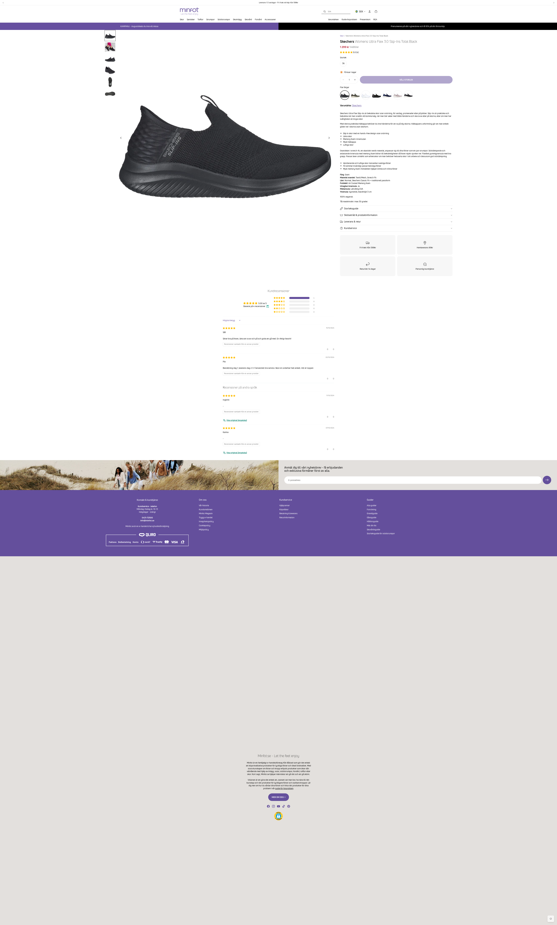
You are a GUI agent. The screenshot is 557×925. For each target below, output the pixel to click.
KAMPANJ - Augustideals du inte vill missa (139, 26)
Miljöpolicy (204, 529)
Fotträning (371, 509)
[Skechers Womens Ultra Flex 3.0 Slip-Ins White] (366, 95)
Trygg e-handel (206, 517)
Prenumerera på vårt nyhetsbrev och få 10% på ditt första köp (418, 26)
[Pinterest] (288, 806)
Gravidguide (372, 513)
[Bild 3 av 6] (110, 59)
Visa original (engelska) (236, 420)
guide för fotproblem (284, 788)
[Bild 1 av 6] (110, 35)
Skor (342, 36)
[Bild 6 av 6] (110, 93)
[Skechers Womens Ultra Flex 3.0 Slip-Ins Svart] (376, 95)
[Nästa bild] (330, 138)
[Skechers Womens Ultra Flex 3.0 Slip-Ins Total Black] (344, 95)
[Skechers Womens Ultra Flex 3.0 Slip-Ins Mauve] (397, 95)
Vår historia (204, 505)
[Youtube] (278, 806)
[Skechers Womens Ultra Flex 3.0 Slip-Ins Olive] (355, 95)
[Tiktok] (283, 806)
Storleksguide (351, 208)
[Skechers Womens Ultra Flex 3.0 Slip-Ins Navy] (387, 95)
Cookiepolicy (204, 525)
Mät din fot (371, 525)
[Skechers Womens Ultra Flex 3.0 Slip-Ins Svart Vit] (408, 95)
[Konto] (369, 11)
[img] (229, 328)
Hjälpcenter (284, 505)
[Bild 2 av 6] (110, 47)
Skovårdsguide (373, 529)
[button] (346, 52)
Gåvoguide (371, 517)
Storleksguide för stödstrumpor (381, 533)
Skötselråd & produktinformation (360, 215)
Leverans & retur (352, 221)
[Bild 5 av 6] (110, 82)
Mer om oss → (278, 797)
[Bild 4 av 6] (110, 70)
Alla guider (371, 505)
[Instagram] (273, 806)
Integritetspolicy (206, 521)
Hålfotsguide (372, 521)
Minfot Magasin (206, 513)
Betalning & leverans (288, 513)
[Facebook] (268, 806)
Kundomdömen (206, 509)
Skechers (356, 105)
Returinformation (286, 517)
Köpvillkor (284, 509)
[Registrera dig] (547, 480)
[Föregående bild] (120, 138)
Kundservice (350, 228)
